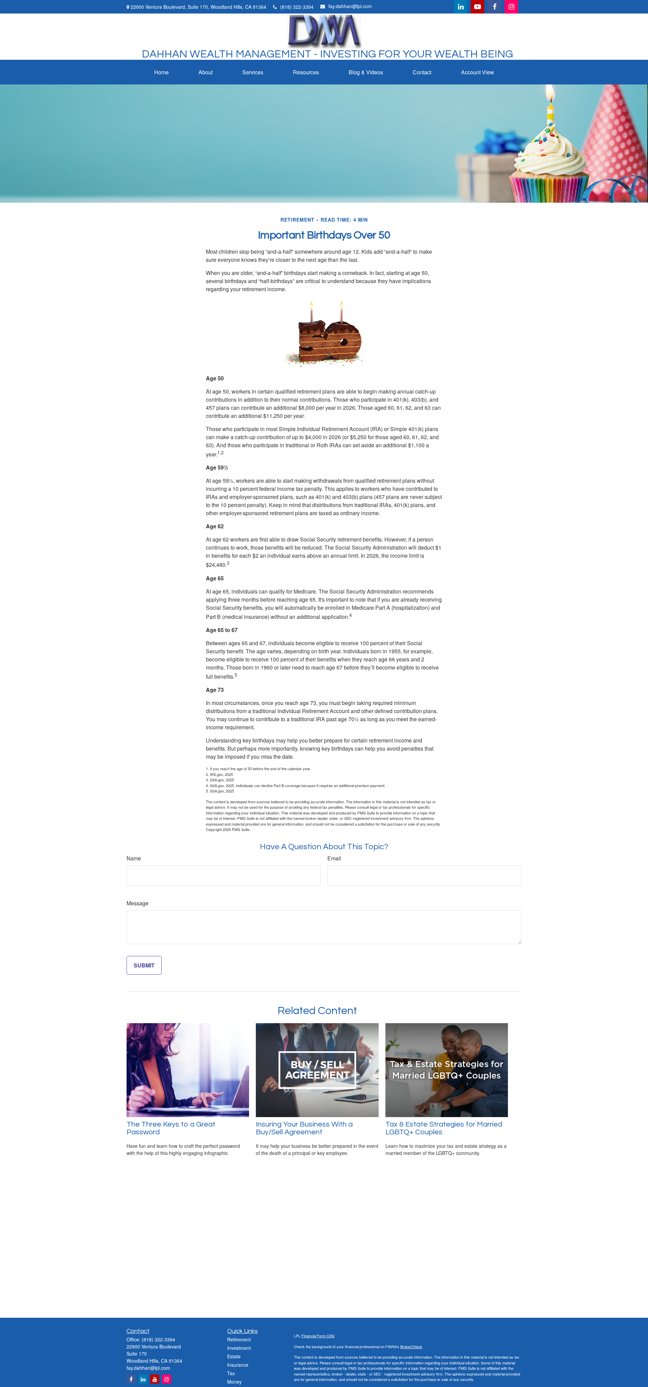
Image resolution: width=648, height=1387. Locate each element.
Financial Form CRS (317, 1335)
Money (234, 1381)
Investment (239, 1347)
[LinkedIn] (460, 7)
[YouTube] (477, 7)
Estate (234, 1356)
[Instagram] (166, 1379)
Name (134, 858)
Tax (231, 1373)
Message (137, 903)
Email (334, 858)
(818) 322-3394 (297, 6)
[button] (161, 72)
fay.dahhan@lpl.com (350, 6)
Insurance (237, 1364)
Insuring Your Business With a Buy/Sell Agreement (304, 1128)
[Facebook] (494, 7)
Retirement (239, 1339)
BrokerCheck (411, 1346)
